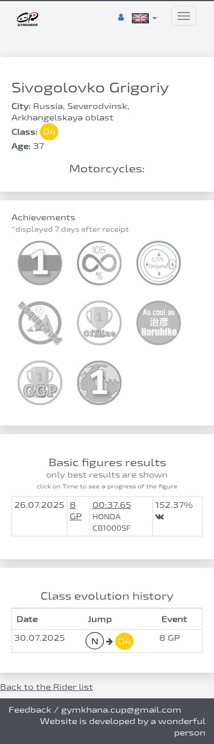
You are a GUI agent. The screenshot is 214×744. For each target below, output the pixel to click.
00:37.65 (111, 505)
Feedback (30, 709)
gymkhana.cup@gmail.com (121, 709)
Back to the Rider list (46, 687)
